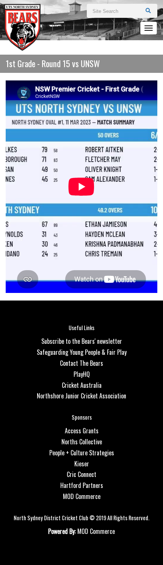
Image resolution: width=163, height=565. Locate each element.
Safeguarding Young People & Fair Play (82, 352)
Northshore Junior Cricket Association (81, 395)
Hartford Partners (81, 485)
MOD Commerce (81, 496)
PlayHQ (82, 374)
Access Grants (82, 430)
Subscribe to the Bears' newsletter (81, 341)
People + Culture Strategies (81, 452)
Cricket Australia (82, 385)
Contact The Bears (81, 363)
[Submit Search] (148, 10)
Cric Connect (81, 474)
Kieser (81, 463)
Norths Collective (81, 441)
